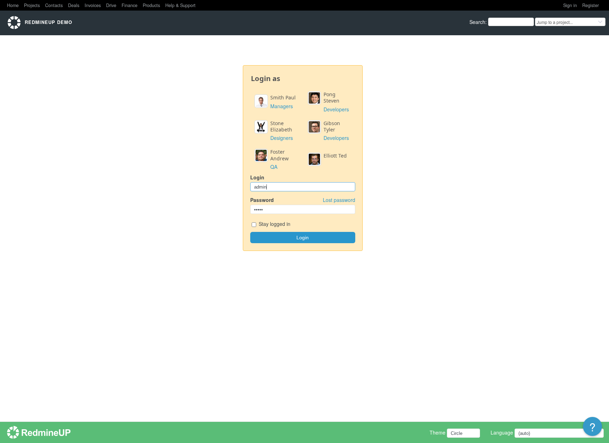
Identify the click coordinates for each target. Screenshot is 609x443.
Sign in (570, 5)
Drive (111, 5)
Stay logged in (273, 223)
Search (477, 21)
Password (302, 200)
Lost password (339, 200)
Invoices (93, 5)
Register (590, 5)
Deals (73, 5)
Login (257, 177)
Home (13, 5)
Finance (129, 5)
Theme (437, 432)
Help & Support (180, 5)
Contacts (54, 5)
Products (151, 5)
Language (502, 432)
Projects (32, 5)
